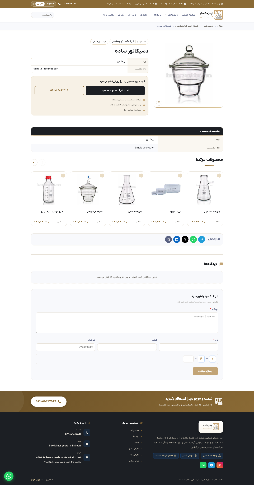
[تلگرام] (201, 239)
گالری (121, 15)
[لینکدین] (176, 239)
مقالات (143, 15)
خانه (221, 26)
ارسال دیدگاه (205, 371)
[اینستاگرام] (220, 465)
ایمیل (154, 340)
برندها (136, 436)
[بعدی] (34, 162)
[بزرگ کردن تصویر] (188, 73)
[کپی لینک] (168, 239)
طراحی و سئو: (42, 479)
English (50, 3)
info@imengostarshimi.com (65, 445)
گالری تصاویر (132, 448)
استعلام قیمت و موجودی (115, 90)
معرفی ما (134, 454)
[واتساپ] (8, 476)
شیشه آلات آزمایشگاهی (188, 26)
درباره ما (132, 15)
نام (215, 340)
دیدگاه (214, 309)
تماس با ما (108, 15)
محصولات (208, 26)
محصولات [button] (173, 15)
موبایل (91, 340)
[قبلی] (42, 162)
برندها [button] (157, 15)
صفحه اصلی (188, 15)
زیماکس (99, 41)
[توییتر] (185, 239)
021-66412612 (69, 3)
